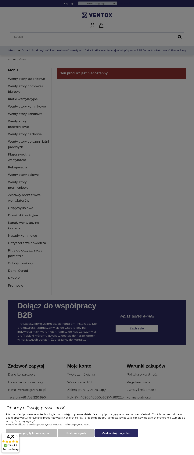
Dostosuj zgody (76, 433)
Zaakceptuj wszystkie (116, 433)
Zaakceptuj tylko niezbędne (32, 433)
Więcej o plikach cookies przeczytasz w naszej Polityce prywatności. (48, 424)
